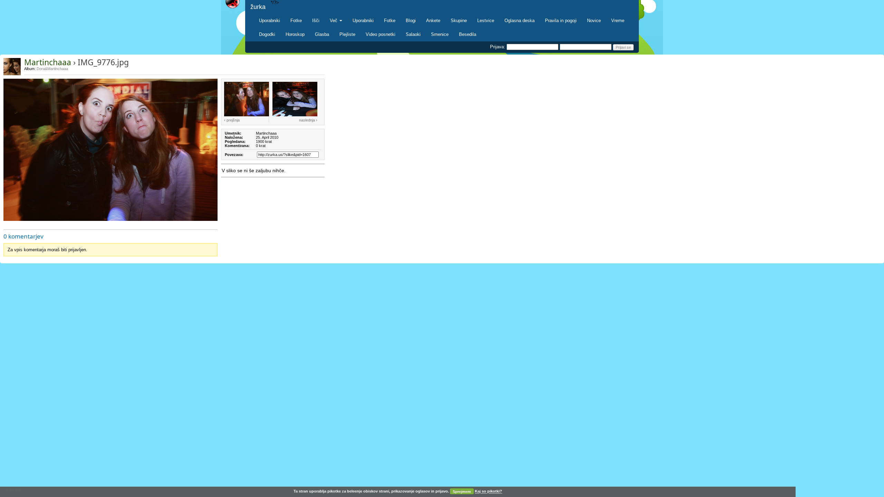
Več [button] (334, 20)
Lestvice (485, 20)
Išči (315, 20)
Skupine (459, 20)
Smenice (440, 34)
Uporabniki (269, 20)
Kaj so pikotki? (488, 491)
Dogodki (267, 34)
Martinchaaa (47, 62)
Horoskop (295, 34)
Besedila (467, 34)
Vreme (617, 20)
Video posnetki (380, 34)
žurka (258, 6)
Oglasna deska (520, 20)
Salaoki (413, 34)
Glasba (322, 34)
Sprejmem (462, 491)
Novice (594, 20)
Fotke (296, 20)
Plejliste (347, 34)
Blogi (411, 20)
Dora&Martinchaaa (52, 69)
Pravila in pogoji (561, 20)
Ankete (433, 20)
